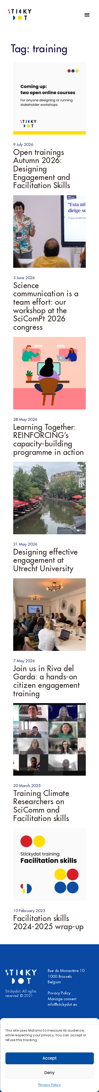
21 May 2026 (25, 544)
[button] (87, 14)
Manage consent (62, 999)
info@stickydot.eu (62, 1005)
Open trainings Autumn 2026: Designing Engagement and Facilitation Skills (41, 169)
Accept (50, 1058)
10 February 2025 (29, 911)
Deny (49, 1072)
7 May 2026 (24, 661)
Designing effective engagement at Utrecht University (45, 560)
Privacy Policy (49, 1085)
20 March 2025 (27, 786)
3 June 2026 (24, 278)
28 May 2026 (25, 419)
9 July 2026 (23, 144)
